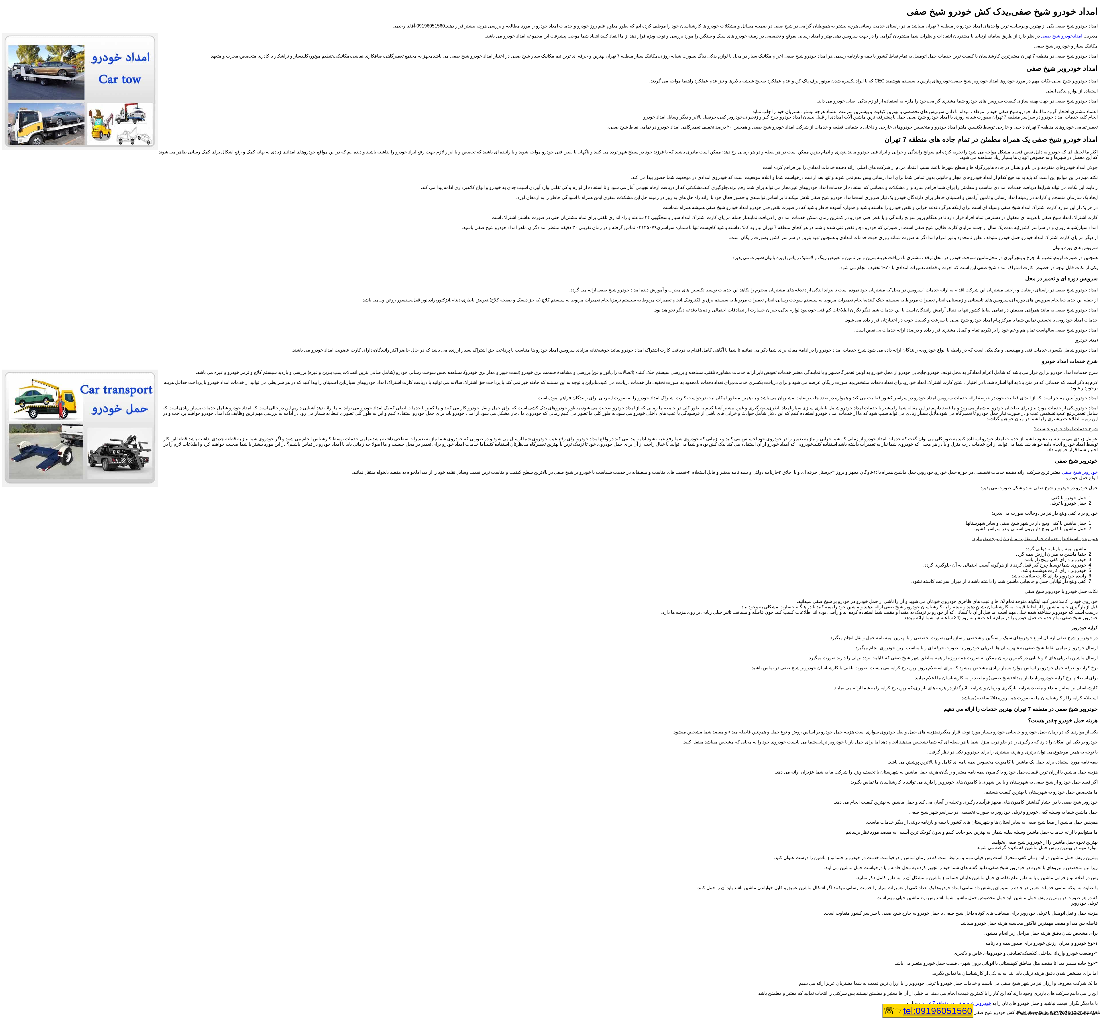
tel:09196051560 (937, 1011)
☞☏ (927, 1011)
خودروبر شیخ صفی (1079, 472)
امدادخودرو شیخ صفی (1061, 35)
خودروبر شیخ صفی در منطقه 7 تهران (956, 1003)
